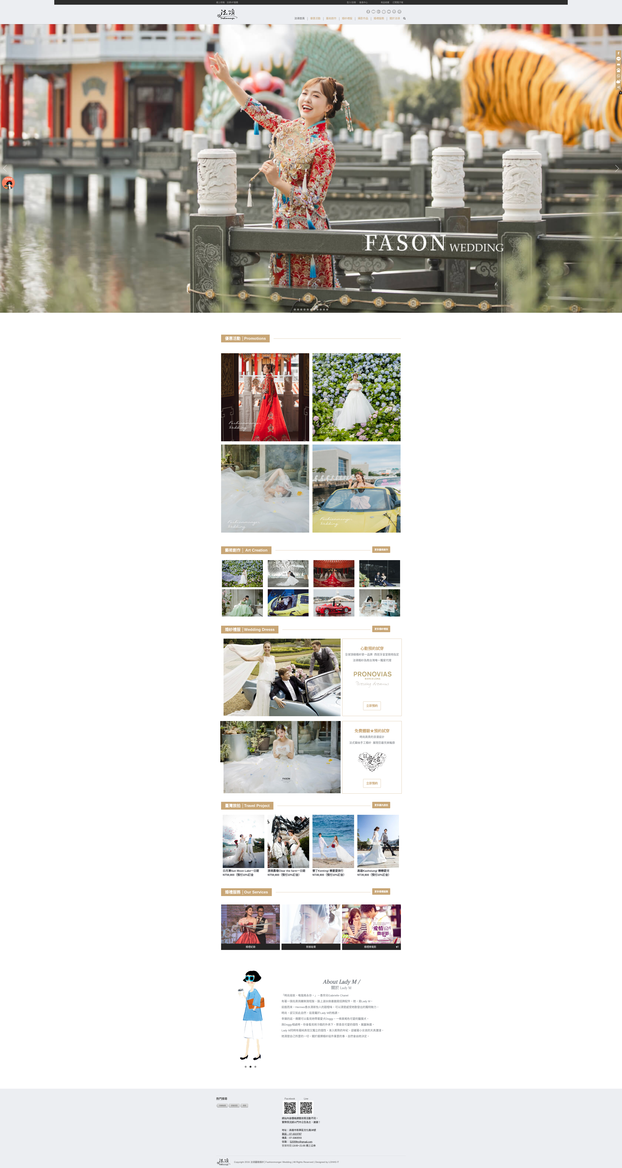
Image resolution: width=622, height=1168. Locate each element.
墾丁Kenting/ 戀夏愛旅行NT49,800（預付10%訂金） (329, 872)
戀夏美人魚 (356, 450)
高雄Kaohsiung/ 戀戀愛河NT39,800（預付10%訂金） (374, 872)
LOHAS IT (334, 1162)
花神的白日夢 (265, 450)
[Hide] (620, 93)
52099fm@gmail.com (301, 1141)
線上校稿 (220, 2)
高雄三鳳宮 (265, 359)
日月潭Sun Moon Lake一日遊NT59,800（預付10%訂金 (241, 872)
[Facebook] (618, 53)
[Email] (618, 64)
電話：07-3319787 (292, 1134)
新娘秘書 (222, 1105)
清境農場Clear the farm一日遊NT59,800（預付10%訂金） (286, 872)
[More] (618, 87)
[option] (280, 677)
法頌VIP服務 (232, 2)
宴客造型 (234, 1105)
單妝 (244, 1105)
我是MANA (356, 359)
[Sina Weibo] (618, 81)
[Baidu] (618, 70)
